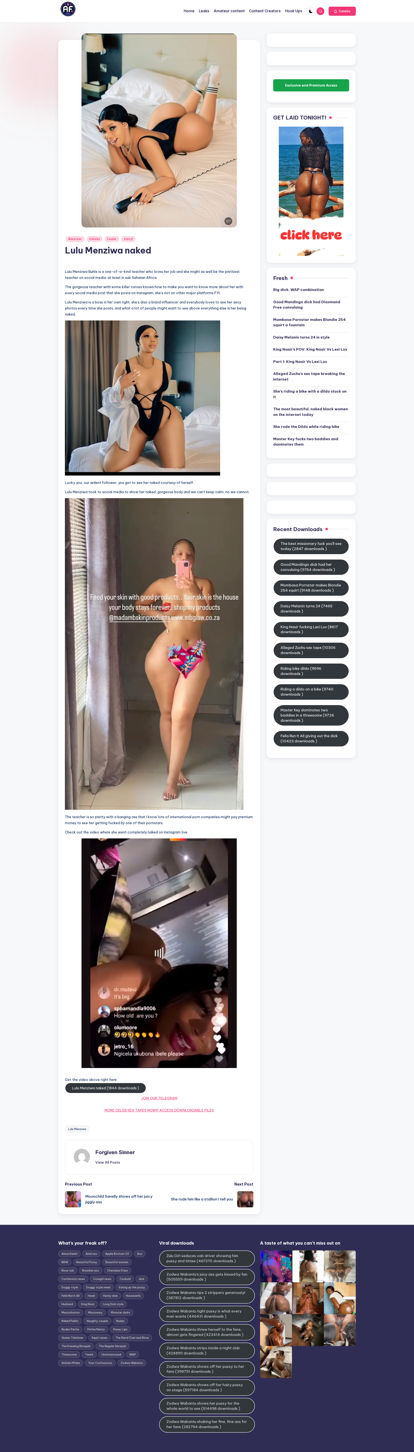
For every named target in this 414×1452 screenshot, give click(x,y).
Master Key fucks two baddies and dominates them (305, 441)
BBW (64, 1262)
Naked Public (69, 1321)
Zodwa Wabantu (132, 1363)
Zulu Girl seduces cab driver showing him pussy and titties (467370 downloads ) (202, 1258)
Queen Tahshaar (72, 1337)
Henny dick (110, 1295)
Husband (67, 1304)
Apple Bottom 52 (117, 1253)
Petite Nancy (96, 1329)
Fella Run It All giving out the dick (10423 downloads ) (309, 738)
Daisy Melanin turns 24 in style (301, 337)
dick (141, 1279)
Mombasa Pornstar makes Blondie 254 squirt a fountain (309, 322)
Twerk (89, 1354)
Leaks (111, 239)
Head (91, 1295)
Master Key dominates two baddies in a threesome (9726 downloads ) (307, 715)
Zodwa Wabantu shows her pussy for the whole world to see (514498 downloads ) (203, 1406)
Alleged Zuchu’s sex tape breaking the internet (309, 376)
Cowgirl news (102, 1279)
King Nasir (88, 1304)
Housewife (133, 1295)
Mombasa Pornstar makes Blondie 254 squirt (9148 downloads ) (311, 588)
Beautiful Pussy (86, 1262)
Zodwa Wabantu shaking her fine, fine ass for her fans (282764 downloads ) (206, 1424)
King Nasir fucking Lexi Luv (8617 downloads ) (309, 629)
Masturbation (70, 1312)
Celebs (94, 239)
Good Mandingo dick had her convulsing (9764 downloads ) (308, 567)
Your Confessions (100, 1363)
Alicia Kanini (69, 1253)
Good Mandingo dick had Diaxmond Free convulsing (306, 304)
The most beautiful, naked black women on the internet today (310, 412)
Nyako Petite (70, 1329)
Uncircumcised (111, 1354)
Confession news (73, 1279)
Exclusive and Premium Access (311, 85)
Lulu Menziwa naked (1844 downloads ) (105, 1088)
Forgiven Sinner (115, 1152)
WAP (132, 1354)
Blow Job (67, 1270)
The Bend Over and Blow (132, 1337)
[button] (342, 11)
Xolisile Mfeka (70, 1363)
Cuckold (125, 1279)
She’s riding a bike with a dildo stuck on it (310, 394)
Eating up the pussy (132, 1287)
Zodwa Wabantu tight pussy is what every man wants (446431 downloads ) (204, 1314)
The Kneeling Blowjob (76, 1346)
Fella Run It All (70, 1295)
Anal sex (91, 1253)
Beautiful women (116, 1262)
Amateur (75, 239)
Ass (139, 1253)
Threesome (69, 1354)
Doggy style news (98, 1287)
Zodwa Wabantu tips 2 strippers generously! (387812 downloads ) (205, 1295)
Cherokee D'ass (117, 1270)
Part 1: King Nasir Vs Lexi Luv (300, 361)
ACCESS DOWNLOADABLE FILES (186, 1110)
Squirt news (99, 1337)
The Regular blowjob (112, 1346)
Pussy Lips (120, 1329)
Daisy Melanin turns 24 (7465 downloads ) (306, 609)
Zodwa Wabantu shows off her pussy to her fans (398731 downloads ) (205, 1369)
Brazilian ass (90, 1270)
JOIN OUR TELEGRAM (159, 1098)
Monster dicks (120, 1312)
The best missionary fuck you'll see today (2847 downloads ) (311, 546)
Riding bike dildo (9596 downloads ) (301, 671)
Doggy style (69, 1287)
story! (128, 239)
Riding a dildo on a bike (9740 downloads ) (307, 692)
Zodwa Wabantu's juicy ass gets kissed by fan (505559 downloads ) (206, 1277)
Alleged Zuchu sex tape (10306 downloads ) (308, 650)
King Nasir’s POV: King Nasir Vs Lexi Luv (310, 349)
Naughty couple (97, 1321)
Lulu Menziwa (77, 1129)
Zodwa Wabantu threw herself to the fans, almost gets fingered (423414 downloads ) (204, 1332)
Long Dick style (113, 1304)
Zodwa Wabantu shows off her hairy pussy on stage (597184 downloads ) (204, 1387)
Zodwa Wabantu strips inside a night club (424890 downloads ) (203, 1351)
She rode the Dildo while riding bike (306, 426)
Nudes (120, 1321)
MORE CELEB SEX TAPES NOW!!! (131, 1110)
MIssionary (95, 1312)
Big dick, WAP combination (298, 289)
